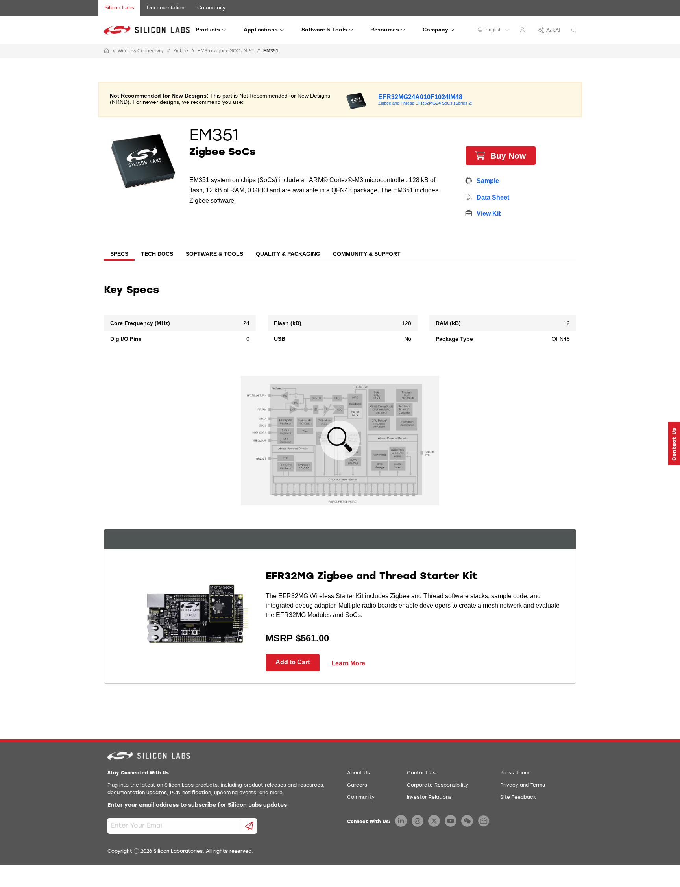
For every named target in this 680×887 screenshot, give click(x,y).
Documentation (166, 7)
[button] (674, 443)
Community (211, 7)
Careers (357, 785)
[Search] (573, 30)
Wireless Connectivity (141, 51)
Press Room (514, 773)
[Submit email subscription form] (249, 826)
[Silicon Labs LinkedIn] (401, 821)
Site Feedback (518, 797)
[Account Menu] (523, 31)
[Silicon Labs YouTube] (450, 821)
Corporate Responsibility (437, 785)
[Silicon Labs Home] (106, 51)
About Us (358, 773)
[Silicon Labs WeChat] (467, 821)
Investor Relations (429, 797)
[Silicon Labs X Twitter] (434, 821)
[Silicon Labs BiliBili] (484, 821)
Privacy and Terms (522, 785)
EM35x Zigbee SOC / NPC (226, 51)
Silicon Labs (119, 7)
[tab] (119, 255)
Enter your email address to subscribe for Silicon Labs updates (197, 805)
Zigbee (180, 51)
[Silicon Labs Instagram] (417, 821)
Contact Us (421, 773)
